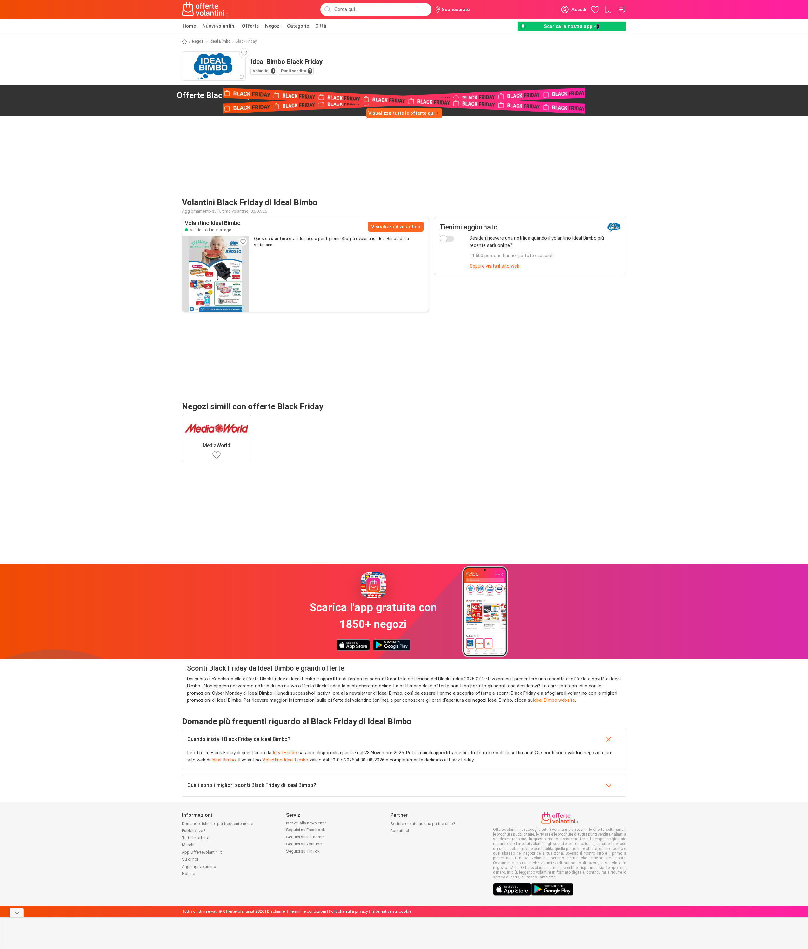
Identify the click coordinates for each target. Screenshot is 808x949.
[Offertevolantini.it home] (205, 9)
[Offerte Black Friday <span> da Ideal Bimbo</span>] (290, 95)
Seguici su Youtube (304, 844)
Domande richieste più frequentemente (217, 823)
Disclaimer (276, 911)
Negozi (273, 26)
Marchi (188, 845)
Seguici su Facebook (305, 829)
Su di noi (190, 859)
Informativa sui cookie (391, 911)
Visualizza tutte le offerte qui (401, 113)
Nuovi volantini (219, 26)
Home (189, 26)
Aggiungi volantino (199, 866)
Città (320, 26)
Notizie (188, 873)
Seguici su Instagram (305, 837)
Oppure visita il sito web (494, 266)
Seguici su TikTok (303, 851)
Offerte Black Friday (230, 95)
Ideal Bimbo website (554, 700)
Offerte (250, 26)
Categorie (298, 26)
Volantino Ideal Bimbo (285, 760)
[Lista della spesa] (621, 9)
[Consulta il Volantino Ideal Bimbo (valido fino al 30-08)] (215, 274)
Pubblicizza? (193, 830)
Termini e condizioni (307, 911)
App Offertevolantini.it (202, 852)
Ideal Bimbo (220, 41)
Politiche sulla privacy (348, 911)
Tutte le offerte (195, 838)
